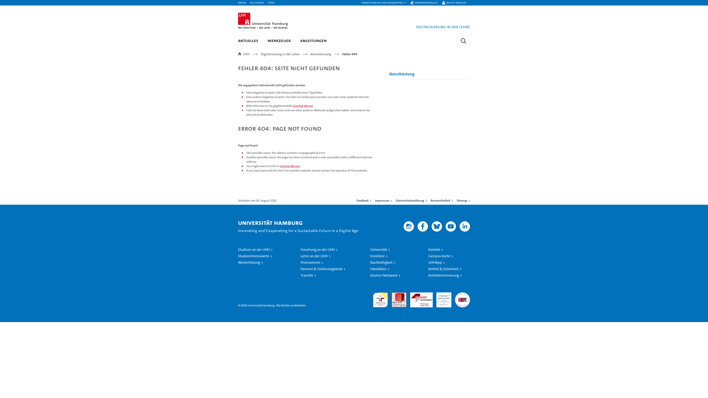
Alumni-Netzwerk (383, 275)
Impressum (382, 201)
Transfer (307, 275)
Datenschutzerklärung (410, 201)
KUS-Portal (257, 2)
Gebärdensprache (426, 2)
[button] (384, 3)
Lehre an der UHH (314, 256)
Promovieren (310, 262)
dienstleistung (401, 74)
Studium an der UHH (254, 249)
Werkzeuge (279, 40)
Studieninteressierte (253, 256)
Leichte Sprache (456, 2)
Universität (378, 249)
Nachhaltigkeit (381, 262)
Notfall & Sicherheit (443, 269)
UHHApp (435, 262)
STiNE (271, 2)
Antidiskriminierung (443, 275)
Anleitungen (313, 40)
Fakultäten (378, 269)
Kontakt (434, 249)
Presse (242, 2)
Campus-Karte (439, 256)
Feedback (363, 201)
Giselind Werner (303, 106)
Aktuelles (248, 40)
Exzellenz (377, 256)
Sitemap (462, 201)
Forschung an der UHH (318, 249)
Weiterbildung (249, 262)
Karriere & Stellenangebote (322, 269)
